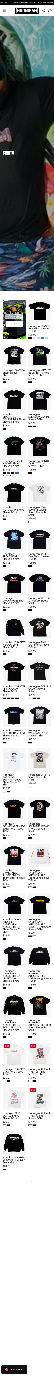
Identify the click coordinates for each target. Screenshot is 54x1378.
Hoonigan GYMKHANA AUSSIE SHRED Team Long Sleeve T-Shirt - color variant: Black (34, 887)
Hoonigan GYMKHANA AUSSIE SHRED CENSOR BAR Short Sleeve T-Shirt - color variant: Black (30, 936)
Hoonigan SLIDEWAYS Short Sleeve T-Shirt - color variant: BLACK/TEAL (30, 426)
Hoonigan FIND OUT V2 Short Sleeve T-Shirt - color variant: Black (8, 1125)
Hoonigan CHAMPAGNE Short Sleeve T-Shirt (14, 600)
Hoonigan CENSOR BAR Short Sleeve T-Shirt (39, 328)
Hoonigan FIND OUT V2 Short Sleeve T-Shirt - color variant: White (4, 1125)
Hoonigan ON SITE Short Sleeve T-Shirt (39, 777)
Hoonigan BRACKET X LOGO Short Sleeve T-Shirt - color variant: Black (12, 473)
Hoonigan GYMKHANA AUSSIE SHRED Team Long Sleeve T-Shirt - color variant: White (30, 887)
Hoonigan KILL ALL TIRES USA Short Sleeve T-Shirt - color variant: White (30, 1081)
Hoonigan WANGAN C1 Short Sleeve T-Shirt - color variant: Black (30, 742)
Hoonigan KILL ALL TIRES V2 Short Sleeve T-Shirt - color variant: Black (34, 1125)
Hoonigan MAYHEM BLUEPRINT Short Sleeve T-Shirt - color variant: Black (30, 382)
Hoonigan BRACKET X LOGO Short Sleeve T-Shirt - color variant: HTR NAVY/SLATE (17, 473)
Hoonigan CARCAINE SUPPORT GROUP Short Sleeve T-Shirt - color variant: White (4, 791)
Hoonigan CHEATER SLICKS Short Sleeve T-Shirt (14, 689)
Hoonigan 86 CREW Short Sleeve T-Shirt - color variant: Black (4, 382)
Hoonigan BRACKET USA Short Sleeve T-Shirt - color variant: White (4, 1081)
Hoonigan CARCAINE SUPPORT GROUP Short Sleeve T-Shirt (13, 780)
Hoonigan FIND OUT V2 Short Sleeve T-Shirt (11, 1115)
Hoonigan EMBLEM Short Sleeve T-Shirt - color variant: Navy (38, 698)
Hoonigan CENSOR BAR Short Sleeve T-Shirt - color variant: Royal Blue (42, 338)
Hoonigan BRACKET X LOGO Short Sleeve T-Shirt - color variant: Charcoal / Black (8, 473)
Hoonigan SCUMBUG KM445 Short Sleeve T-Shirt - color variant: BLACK (30, 838)
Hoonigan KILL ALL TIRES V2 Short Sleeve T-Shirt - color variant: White (30, 1125)
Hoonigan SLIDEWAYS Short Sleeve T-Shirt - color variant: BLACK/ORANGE (34, 426)
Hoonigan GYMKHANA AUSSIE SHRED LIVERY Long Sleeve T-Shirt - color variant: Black (30, 988)
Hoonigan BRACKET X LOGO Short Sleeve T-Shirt (14, 463)
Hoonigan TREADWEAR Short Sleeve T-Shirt (14, 556)
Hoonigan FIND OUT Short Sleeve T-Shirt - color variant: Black (30, 654)
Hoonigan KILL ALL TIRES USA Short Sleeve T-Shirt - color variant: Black (34, 1081)
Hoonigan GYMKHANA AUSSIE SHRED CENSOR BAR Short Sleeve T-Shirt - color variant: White (34, 936)
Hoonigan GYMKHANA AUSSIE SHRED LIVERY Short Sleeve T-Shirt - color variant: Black (4, 988)
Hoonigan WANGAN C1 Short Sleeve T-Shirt (39, 733)
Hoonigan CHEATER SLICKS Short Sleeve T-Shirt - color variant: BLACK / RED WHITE (4, 698)
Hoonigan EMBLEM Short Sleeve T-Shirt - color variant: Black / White (34, 698)
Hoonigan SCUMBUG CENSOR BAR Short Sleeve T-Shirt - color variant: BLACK (4, 838)
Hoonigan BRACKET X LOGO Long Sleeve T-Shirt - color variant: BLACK (4, 654)
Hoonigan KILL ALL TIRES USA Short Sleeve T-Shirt (39, 1071)
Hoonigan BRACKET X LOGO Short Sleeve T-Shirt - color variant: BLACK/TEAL (4, 473)
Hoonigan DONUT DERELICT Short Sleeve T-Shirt (38, 463)
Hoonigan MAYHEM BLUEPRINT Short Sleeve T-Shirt (39, 372)
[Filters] (49, 295)
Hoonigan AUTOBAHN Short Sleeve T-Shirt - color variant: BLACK (4, 519)
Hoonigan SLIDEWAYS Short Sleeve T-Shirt (38, 417)
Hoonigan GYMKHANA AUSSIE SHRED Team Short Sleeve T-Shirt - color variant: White (8, 887)
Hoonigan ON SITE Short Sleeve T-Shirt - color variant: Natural (30, 787)
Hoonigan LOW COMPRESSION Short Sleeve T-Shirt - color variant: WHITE (30, 522)
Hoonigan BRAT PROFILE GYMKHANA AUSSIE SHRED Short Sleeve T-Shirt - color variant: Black (4, 939)
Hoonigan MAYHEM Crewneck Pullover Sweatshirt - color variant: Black (4, 1169)
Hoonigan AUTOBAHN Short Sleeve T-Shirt (13, 510)
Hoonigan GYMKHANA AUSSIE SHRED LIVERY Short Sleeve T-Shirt (11, 976)
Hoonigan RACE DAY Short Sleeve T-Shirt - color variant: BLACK (30, 566)
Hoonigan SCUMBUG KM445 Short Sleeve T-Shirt (38, 827)
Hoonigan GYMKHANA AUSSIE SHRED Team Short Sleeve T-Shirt (14, 875)
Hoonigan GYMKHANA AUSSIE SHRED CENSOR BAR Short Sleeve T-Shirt (39, 924)
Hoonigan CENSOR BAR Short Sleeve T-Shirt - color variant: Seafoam (46, 338)
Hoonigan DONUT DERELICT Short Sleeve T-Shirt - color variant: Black (30, 473)
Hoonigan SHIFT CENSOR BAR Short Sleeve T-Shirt (14, 733)
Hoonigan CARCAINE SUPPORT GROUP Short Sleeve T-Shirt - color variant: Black (8, 791)
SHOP (14, 324)
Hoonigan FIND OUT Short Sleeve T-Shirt (38, 645)
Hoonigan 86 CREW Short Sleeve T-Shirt (14, 372)
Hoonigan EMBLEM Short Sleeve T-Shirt (39, 689)
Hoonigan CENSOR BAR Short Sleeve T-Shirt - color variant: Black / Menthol (34, 338)
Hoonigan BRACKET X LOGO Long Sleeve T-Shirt (14, 645)
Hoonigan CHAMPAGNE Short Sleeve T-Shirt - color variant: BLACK (4, 610)
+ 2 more (7, 475)
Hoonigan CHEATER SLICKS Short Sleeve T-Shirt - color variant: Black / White (17, 698)
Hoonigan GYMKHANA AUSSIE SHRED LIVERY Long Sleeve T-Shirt (39, 976)
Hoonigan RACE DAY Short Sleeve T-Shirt (38, 556)
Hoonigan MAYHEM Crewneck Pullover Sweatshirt (14, 1160)
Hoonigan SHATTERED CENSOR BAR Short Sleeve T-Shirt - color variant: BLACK (4, 429)
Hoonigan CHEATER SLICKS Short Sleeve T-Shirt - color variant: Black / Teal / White (8, 698)
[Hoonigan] (27, 11)
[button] (44, 11)
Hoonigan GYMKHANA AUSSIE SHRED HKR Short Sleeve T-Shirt (39, 1025)
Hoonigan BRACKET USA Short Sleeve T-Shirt (14, 1071)
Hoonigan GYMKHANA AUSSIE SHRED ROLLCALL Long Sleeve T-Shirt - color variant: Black (4, 1037)
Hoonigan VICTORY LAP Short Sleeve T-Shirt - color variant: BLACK (30, 610)
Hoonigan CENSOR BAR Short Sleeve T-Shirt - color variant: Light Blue (38, 338)
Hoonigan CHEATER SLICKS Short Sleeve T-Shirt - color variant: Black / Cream (12, 698)
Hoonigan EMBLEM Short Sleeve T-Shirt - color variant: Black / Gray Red (30, 698)
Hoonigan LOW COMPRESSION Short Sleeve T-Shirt (37, 511)
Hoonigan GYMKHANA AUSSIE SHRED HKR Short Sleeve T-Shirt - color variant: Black (30, 1037)
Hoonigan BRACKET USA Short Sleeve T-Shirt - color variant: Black (8, 1081)
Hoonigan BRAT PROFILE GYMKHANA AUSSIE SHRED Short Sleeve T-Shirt (12, 925)
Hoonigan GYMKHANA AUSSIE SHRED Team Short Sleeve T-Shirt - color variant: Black (4, 887)
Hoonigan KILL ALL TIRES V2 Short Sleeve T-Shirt (39, 1115)
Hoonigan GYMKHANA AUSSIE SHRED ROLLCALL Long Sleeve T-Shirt (12, 1025)
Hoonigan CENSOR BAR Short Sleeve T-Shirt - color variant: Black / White (30, 338)
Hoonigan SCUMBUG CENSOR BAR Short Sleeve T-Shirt (14, 827)
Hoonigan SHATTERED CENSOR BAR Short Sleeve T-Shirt (14, 418)
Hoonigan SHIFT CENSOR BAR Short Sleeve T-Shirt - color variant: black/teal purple (4, 742)
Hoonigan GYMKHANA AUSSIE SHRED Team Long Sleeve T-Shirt (39, 875)
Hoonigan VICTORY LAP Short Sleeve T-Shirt (39, 600)
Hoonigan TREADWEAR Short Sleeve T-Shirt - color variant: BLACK (4, 566)
